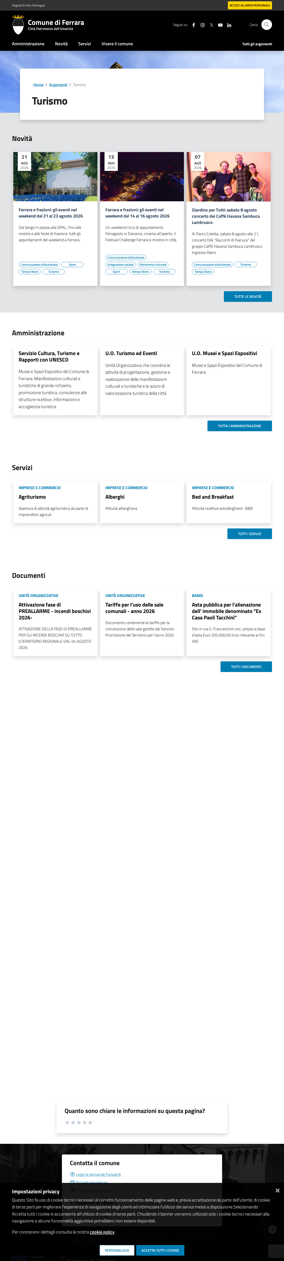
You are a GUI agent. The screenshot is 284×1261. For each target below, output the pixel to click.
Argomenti (58, 85)
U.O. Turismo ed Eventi (131, 353)
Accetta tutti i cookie (160, 1250)
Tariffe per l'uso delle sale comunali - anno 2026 (134, 608)
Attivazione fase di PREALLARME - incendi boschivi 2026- (55, 611)
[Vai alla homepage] (20, 25)
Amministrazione (28, 43)
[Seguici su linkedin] (227, 24)
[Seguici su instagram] (200, 24)
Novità (61, 43)
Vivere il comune (117, 43)
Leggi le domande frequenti (98, 1174)
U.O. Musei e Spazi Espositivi (224, 353)
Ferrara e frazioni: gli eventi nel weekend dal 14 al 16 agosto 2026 (137, 213)
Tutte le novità (248, 296)
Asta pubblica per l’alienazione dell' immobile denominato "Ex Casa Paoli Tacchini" (226, 611)
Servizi (84, 43)
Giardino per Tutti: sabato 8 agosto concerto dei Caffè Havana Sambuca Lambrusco (226, 216)
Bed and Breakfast (213, 497)
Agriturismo (32, 497)
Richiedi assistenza (91, 1182)
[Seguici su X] (209, 24)
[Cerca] (266, 24)
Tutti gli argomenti (257, 44)
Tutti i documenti (246, 666)
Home (38, 85)
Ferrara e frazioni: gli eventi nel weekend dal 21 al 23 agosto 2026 (51, 213)
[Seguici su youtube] (218, 24)
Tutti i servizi (249, 533)
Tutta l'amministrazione (239, 426)
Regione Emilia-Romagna (28, 5)
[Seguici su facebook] (191, 24)
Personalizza (117, 1250)
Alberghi (114, 497)
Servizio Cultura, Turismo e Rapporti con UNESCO (49, 356)
